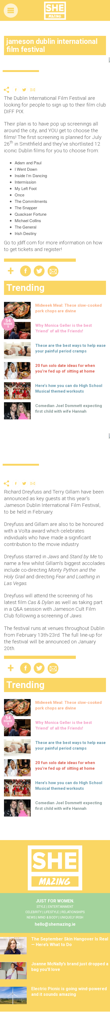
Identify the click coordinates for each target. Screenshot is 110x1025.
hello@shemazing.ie (55, 924)
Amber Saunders (81, 78)
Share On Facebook (15, 89)
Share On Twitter (24, 89)
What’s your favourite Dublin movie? (52, 63)
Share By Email (33, 89)
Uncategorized (17, 78)
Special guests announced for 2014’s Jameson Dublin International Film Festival (54, 448)
